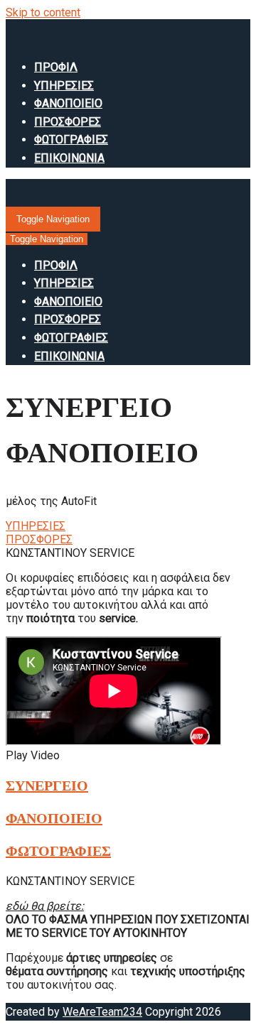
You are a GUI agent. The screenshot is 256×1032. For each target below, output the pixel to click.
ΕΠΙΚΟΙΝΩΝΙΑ (69, 158)
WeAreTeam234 (102, 1012)
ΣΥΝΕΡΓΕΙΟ (47, 785)
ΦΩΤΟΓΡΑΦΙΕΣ (71, 139)
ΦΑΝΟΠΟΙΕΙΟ (68, 103)
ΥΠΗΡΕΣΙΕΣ (64, 85)
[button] (35, 526)
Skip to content (43, 12)
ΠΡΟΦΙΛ (56, 67)
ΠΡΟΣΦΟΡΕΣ (67, 122)
